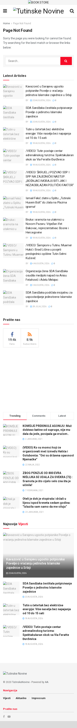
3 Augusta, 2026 (40, 285)
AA (46, 682)
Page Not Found (22, 23)
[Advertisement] (38, 379)
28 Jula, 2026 (39, 306)
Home (6, 23)
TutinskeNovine (21, 682)
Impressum (38, 698)
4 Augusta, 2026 (40, 263)
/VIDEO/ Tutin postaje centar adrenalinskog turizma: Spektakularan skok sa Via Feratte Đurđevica (50, 155)
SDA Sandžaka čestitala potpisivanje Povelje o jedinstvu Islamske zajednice (49, 112)
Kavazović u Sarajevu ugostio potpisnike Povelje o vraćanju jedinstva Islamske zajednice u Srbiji (48, 91)
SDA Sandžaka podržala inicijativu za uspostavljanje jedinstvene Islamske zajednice (49, 297)
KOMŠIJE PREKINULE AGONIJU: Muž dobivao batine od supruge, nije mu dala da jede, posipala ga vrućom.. (47, 429)
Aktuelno (21, 698)
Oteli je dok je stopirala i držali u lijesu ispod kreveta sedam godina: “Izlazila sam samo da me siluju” (46, 502)
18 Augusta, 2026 (41, 143)
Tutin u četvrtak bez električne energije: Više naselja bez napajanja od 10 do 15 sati (48, 133)
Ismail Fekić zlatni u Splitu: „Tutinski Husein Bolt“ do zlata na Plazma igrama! (48, 202)
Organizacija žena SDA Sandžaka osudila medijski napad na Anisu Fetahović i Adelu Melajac (47, 275)
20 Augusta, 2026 (41, 100)
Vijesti (6, 698)
